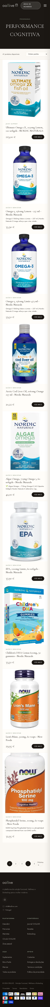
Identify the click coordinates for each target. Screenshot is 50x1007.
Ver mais (38, 137)
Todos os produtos (9, 972)
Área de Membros (28, 5)
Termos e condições (34, 967)
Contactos (30, 957)
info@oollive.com (12, 906)
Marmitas (6, 934)
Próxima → (40, 863)
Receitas (30, 929)
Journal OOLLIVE (33, 924)
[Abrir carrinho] (16, 5)
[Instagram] (5, 900)
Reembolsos (23, 988)
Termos (14, 988)
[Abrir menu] (45, 5)
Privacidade (6, 988)
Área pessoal (7, 943)
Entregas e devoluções (35, 962)
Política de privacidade (35, 972)
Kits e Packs (7, 962)
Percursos (6, 929)
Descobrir (6, 924)
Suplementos (7, 957)
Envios (32, 988)
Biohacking (31, 934)
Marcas (5, 967)
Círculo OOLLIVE (9, 939)
